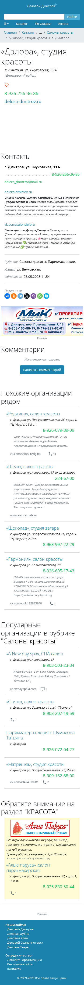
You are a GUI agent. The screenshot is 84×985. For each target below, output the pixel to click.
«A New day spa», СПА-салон (34, 653)
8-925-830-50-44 (58, 886)
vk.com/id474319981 (24, 782)
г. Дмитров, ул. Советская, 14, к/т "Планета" (40, 707)
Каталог (22, 23)
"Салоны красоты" (29, 640)
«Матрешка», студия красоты (35, 764)
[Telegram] (20, 296)
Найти (72, 16)
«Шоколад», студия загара (32, 528)
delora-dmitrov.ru (23, 101)
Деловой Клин (17, 938)
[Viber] (33, 296)
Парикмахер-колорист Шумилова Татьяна (40, 735)
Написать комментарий (42, 370)
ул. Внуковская (28, 269)
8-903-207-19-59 (58, 713)
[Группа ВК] (46, 454)
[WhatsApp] (40, 296)
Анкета (63, 23)
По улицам (43, 23)
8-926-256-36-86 (21, 93)
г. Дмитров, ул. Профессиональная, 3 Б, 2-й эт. (42, 770)
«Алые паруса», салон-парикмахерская (28, 867)
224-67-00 (64, 478)
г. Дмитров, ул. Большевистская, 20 (35, 565)
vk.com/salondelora (19, 224)
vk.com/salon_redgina (25, 454)
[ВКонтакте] (7, 296)
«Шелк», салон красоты (29, 466)
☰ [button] (5, 23)
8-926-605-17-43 (58, 571)
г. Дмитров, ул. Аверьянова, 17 (32, 659)
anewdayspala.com (23, 689)
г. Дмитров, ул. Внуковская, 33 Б (31, 70)
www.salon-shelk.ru (23, 515)
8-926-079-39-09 (58, 430)
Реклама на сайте (19, 964)
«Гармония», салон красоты (34, 559)
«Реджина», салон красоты (33, 413)
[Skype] (46, 296)
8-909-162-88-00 (58, 775)
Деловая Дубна (18, 933)
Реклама (42, 337)
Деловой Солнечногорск (25, 942)
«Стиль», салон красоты (30, 701)
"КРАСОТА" (41, 811)
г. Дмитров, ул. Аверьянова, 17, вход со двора (42, 472)
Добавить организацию (24, 960)
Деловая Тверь (18, 947)
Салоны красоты (32, 261)
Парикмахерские (61, 261)
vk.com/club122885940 (26, 603)
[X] (27, 296)
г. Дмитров (18, 744)
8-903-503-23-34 (58, 665)
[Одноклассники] (14, 296)
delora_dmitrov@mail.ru (23, 182)
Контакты (14, 969)
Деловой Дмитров (20, 929)
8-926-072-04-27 (58, 749)
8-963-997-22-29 (58, 544)
